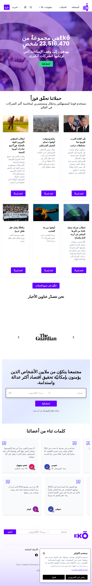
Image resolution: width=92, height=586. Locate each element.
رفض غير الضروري (76, 577)
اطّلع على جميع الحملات (46, 285)
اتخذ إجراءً (79, 193)
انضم (10, 531)
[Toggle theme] (25, 7)
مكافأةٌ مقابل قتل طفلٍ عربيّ (17, 229)
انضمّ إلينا (46, 63)
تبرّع (7, 7)
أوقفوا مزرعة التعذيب (49, 229)
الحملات (62, 7)
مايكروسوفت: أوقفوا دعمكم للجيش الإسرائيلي (47, 142)
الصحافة (75, 7)
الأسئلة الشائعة (31, 549)
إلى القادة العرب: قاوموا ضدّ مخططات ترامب (77, 142)
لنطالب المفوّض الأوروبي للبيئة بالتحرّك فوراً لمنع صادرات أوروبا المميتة (17, 145)
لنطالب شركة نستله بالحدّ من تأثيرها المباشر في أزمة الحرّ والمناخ (76, 232)
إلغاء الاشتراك (48, 410)
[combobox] (16, 7)
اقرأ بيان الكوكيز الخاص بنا (80, 570)
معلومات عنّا (44, 8)
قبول (54, 577)
